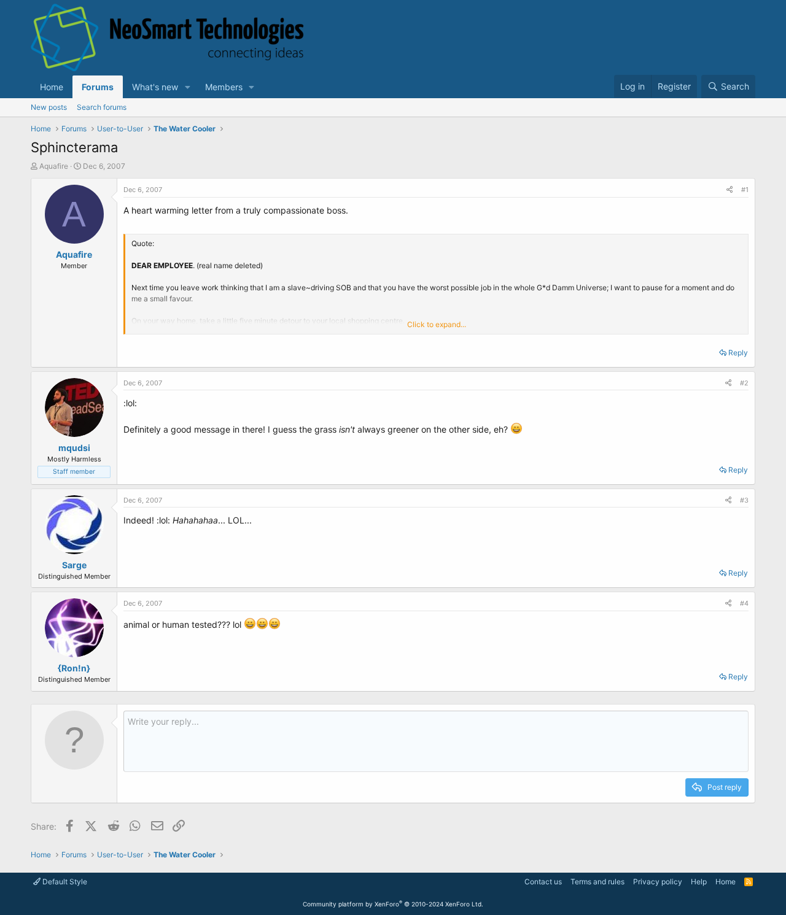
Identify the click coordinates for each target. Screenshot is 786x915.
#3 (744, 500)
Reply (738, 352)
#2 (744, 383)
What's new (155, 87)
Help (699, 881)
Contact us (543, 881)
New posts (49, 107)
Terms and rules (597, 881)
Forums (98, 87)
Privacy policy (657, 881)
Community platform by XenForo (393, 904)
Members (224, 87)
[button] (187, 86)
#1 (745, 189)
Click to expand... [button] (436, 324)
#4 (744, 603)
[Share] (729, 190)
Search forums (101, 107)
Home (51, 87)
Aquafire (53, 166)
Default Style (64, 881)
